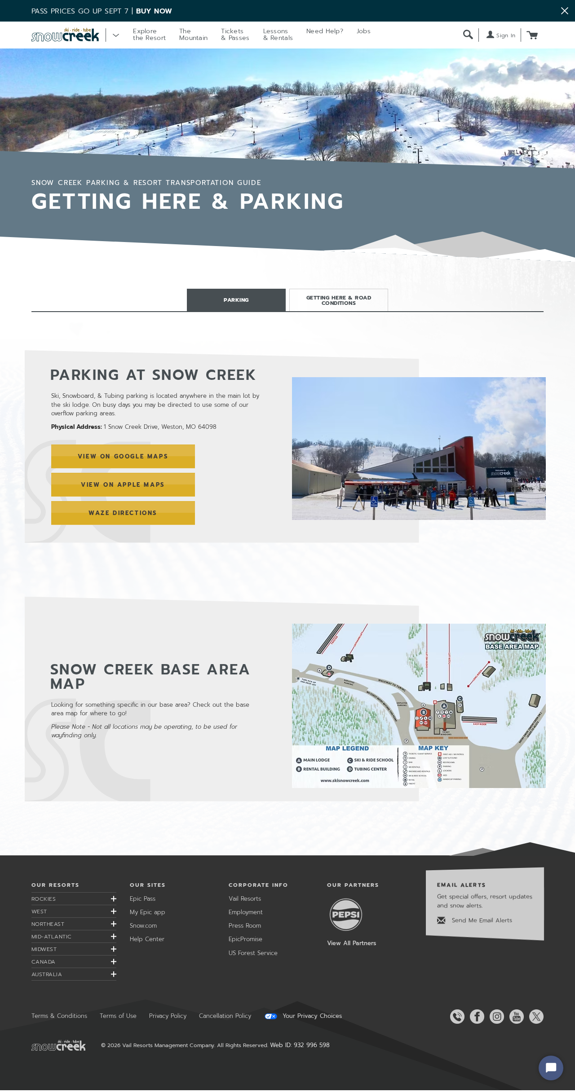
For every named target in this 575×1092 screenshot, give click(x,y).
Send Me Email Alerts (481, 920)
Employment (246, 912)
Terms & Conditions (59, 1016)
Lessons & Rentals (278, 34)
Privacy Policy (167, 1016)
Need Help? (324, 31)
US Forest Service (253, 953)
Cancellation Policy (225, 1016)
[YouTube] (515, 1016)
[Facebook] (475, 1016)
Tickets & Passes (235, 34)
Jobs (364, 31)
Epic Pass (142, 898)
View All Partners (351, 943)
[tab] (236, 300)
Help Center (147, 939)
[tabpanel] (287, 575)
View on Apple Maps (123, 484)
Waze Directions (122, 513)
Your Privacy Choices (311, 1016)
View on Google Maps (123, 456)
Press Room (245, 925)
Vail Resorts (245, 898)
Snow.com (143, 925)
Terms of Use (118, 1016)
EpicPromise (245, 939)
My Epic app (147, 912)
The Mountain (193, 34)
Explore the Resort (149, 34)
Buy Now (154, 11)
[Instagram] (495, 1016)
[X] (535, 1016)
